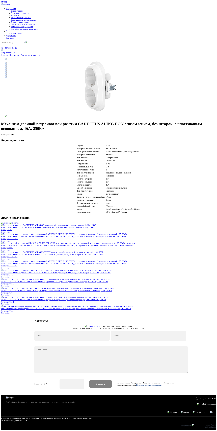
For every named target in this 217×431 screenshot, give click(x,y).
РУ (2, 2)
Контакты (10, 38)
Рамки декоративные (20, 22)
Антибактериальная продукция (24, 29)
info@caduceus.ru (8, 53)
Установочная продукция (22, 27)
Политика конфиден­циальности (14, 420)
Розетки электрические (21, 18)
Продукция (11, 9)
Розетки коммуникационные (23, 20)
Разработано (186, 426)
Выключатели (17, 11)
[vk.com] (185, 412)
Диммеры (15, 15)
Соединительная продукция (23, 24)
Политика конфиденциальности (149, 385)
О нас (8, 31)
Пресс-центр (16, 33)
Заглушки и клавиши (20, 13)
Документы (11, 36)
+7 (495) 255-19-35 (9, 48)
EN (5, 2)
